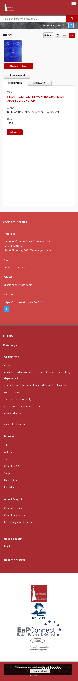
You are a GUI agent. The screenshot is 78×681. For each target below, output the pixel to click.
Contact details (13, 508)
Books (8, 365)
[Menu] (73, 3)
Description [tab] (15, 83)
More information (51, 666)
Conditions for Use (15, 515)
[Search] (72, 18)
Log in (7, 546)
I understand (40, 671)
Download (18, 75)
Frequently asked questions (20, 522)
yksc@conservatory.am (18, 285)
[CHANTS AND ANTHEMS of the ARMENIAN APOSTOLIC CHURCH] (13, 51)
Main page (10, 345)
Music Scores (11, 392)
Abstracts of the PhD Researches (23, 406)
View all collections (15, 424)
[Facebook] (6, 309)
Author (8, 452)
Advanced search (54, 25)
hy (64, 35)
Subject (8, 473)
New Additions (12, 413)
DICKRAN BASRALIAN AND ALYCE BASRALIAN (33, 112)
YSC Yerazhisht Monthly (17, 399)
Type (7, 459)
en (71, 35)
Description (11, 480)
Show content (18, 66)
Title (6, 445)
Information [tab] (39, 83)
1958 (10, 123)
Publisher (9, 487)
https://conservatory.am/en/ (21, 302)
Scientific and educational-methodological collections (35, 385)
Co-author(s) (11, 466)
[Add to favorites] (57, 35)
